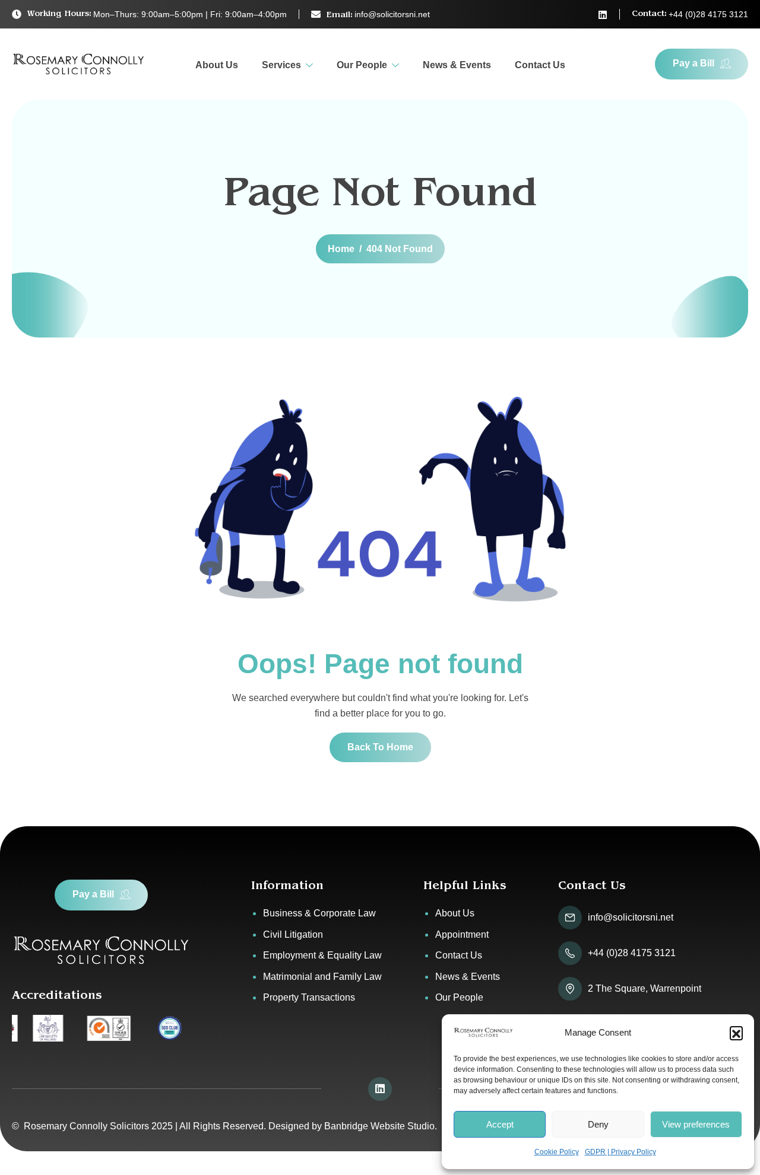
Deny (598, 1124)
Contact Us (540, 65)
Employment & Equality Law (322, 955)
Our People (362, 65)
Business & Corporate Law (319, 913)
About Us (216, 65)
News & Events (457, 65)
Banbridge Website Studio (379, 1126)
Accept (500, 1124)
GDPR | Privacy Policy (620, 1152)
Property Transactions (309, 997)
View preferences (696, 1124)
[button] (736, 1033)
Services (281, 65)
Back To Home (380, 747)
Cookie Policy (556, 1152)
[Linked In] (602, 15)
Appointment (462, 934)
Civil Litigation (293, 934)
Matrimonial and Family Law (322, 977)
